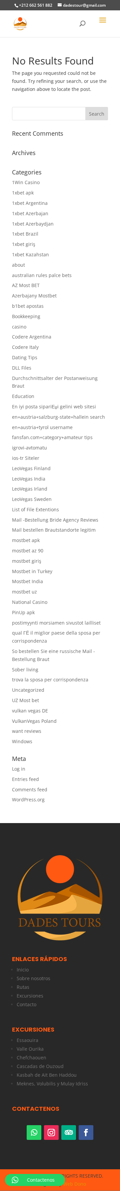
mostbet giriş (26, 561)
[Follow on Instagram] (51, 1132)
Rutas (23, 987)
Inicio (23, 969)
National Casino (29, 602)
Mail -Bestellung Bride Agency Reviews (55, 520)
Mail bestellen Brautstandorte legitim (54, 530)
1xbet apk (23, 192)
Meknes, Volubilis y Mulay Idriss (52, 1083)
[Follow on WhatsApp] (34, 1132)
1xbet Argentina (30, 203)
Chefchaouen (31, 1057)
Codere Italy (25, 347)
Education (23, 396)
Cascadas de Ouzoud (40, 1066)
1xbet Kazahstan (30, 254)
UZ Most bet (25, 700)
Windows (22, 741)
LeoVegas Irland (29, 489)
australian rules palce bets (42, 275)
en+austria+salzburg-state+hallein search (58, 417)
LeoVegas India (28, 479)
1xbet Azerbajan (30, 213)
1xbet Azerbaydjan (33, 224)
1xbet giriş (23, 244)
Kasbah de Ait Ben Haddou (47, 1075)
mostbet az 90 (27, 550)
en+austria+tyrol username (42, 427)
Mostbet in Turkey (32, 571)
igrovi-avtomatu (29, 447)
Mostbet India (27, 581)
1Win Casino (26, 182)
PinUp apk (23, 612)
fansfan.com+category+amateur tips (52, 437)
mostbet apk (26, 540)
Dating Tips (24, 357)
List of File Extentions (35, 509)
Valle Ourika (30, 1049)
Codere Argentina (31, 337)
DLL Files (21, 368)
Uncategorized (28, 690)
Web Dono (74, 1184)
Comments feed (29, 789)
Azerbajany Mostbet (34, 295)
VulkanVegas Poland (34, 721)
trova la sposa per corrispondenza (50, 679)
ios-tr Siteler (25, 458)
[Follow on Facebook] (86, 1132)
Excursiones (30, 995)
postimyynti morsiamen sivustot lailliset (56, 623)
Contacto (26, 1004)
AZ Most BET (26, 285)
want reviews (26, 731)
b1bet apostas (28, 306)
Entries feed (25, 779)
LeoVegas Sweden (32, 499)
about (18, 265)
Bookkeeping (26, 316)
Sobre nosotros (33, 978)
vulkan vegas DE (30, 710)
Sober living (25, 669)
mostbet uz (24, 591)
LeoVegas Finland (31, 468)
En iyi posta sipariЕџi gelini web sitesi (54, 406)
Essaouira (27, 1040)
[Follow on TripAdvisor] (68, 1132)
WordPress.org (28, 799)
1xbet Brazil (25, 234)
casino (19, 326)
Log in (18, 769)
